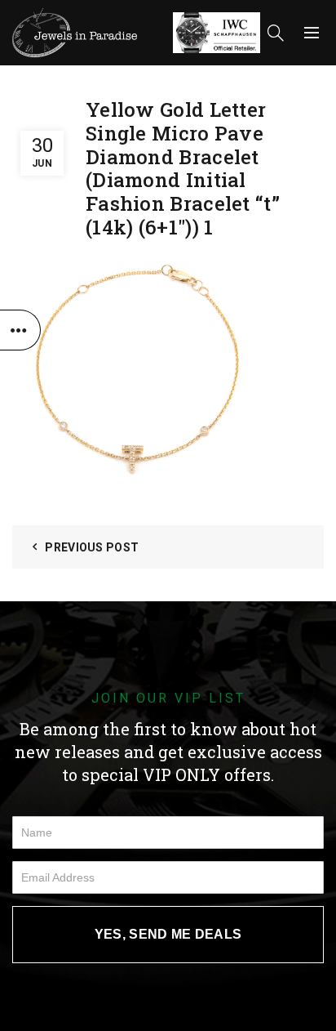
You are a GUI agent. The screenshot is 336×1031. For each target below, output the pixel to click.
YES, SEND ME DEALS (168, 934)
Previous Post (92, 547)
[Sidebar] (20, 330)
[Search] (276, 32)
